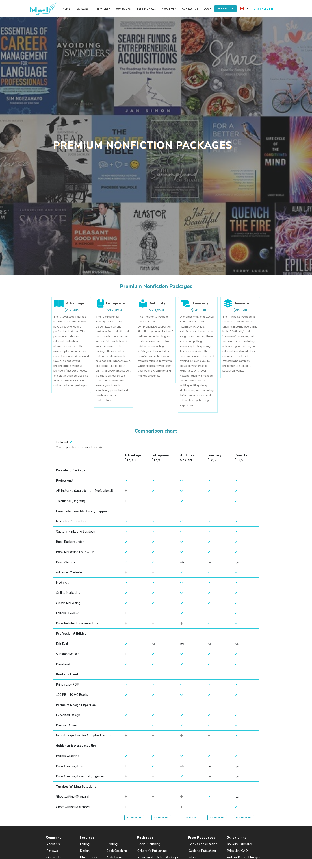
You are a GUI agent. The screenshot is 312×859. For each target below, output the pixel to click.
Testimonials (146, 8)
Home (66, 8)
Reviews (52, 851)
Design (85, 851)
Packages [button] (82, 8)
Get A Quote (226, 8)
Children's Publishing (152, 851)
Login (208, 8)
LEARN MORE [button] (134, 817)
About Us (53, 844)
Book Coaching (116, 851)
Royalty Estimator (239, 844)
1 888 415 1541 (263, 8)
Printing (112, 844)
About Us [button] (168, 8)
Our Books (123, 8)
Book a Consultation (203, 844)
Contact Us (190, 8)
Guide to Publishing (202, 851)
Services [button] (102, 8)
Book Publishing (148, 844)
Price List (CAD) (238, 851)
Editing (85, 844)
